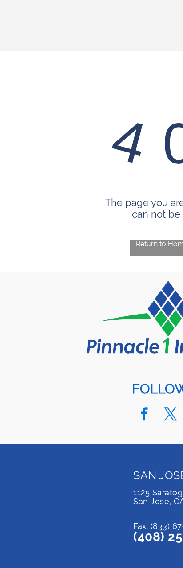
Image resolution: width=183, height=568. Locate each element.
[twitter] (171, 415)
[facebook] (144, 415)
